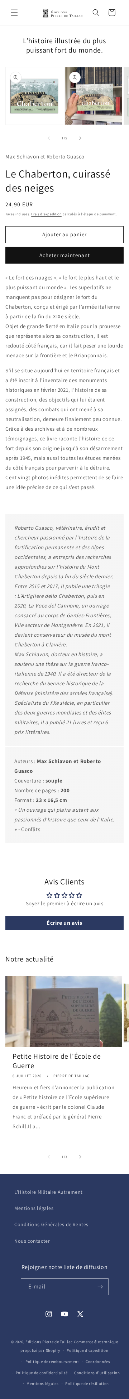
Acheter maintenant (64, 255)
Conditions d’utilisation (97, 1372)
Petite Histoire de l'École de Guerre (57, 1061)
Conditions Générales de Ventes (51, 1224)
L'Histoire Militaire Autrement (48, 1192)
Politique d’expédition (87, 1350)
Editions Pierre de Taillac (49, 1341)
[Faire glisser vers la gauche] (49, 138)
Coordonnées (98, 1361)
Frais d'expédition (46, 214)
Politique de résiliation (87, 1383)
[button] (14, 13)
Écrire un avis (64, 923)
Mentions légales (34, 1208)
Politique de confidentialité (42, 1372)
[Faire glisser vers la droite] (80, 138)
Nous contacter (32, 1241)
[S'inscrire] (100, 1286)
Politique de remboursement (52, 1361)
